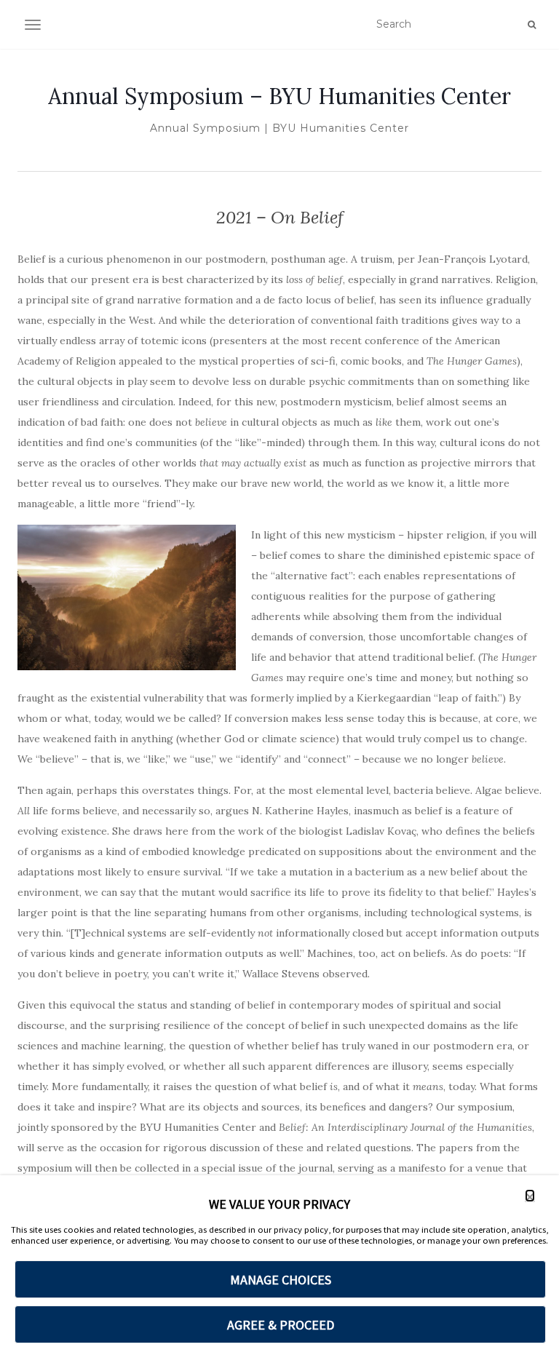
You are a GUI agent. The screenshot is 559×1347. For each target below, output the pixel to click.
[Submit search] (532, 25)
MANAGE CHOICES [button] (280, 1279)
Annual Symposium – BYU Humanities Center (279, 96)
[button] (530, 1195)
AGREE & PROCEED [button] (280, 1324)
